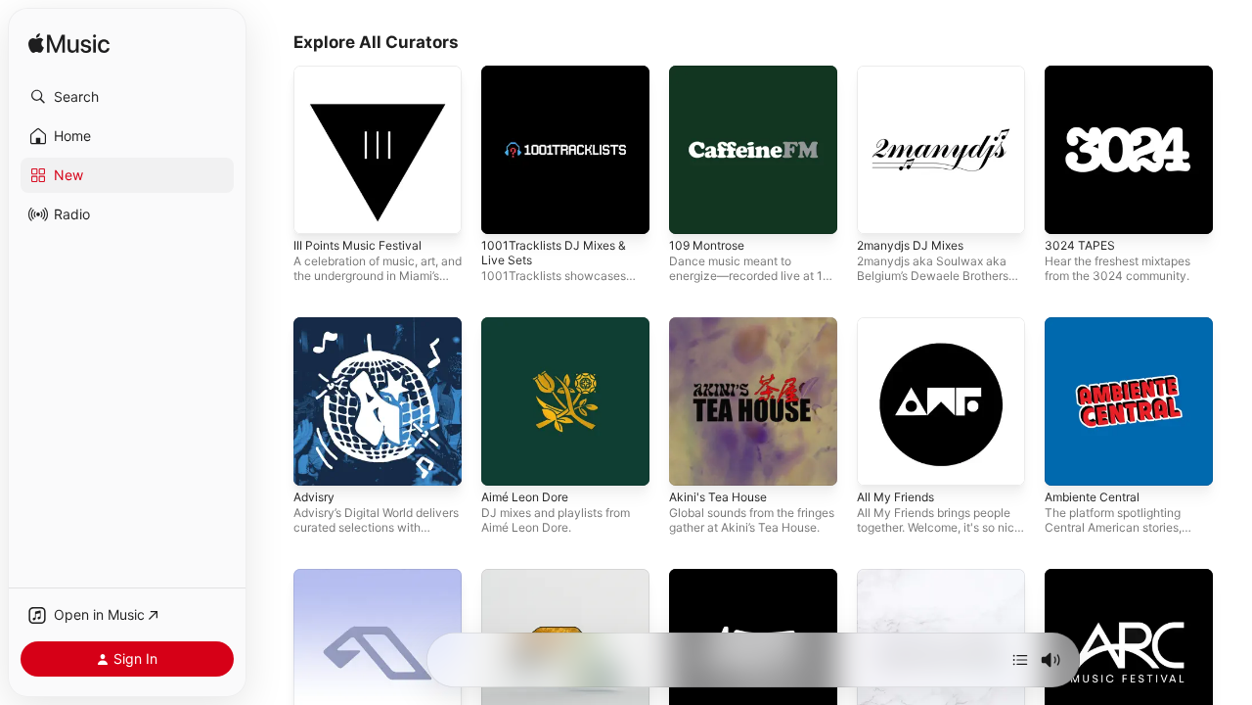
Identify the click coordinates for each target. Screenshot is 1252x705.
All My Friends (900, 325)
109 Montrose (711, 73)
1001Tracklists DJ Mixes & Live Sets (559, 81)
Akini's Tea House (723, 325)
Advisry (315, 325)
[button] (127, 97)
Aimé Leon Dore (530, 325)
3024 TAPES (1082, 73)
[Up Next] (1020, 660)
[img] (69, 44)
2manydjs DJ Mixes (915, 73)
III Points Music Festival (363, 73)
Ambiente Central (1098, 325)
